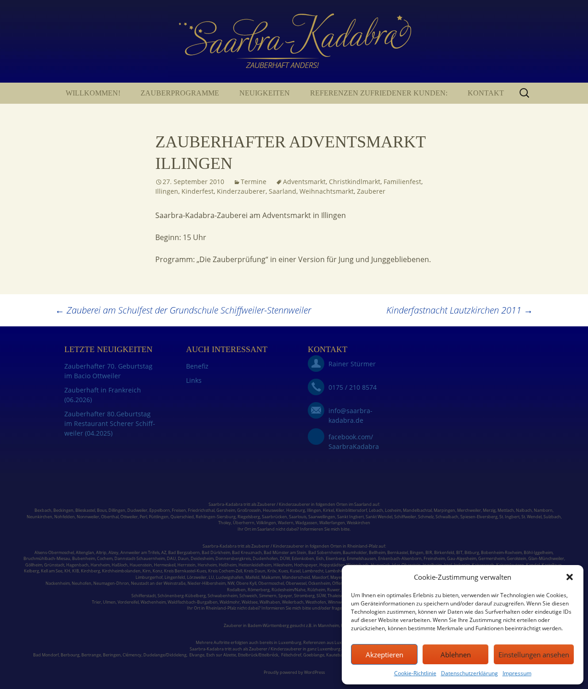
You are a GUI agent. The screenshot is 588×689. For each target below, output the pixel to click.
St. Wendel (531, 517)
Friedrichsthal (201, 510)
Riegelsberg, (249, 517)
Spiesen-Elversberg (479, 517)
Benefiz (197, 366)
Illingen (166, 191)
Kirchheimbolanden (121, 571)
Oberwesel (296, 583)
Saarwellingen (321, 517)
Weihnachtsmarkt (327, 191)
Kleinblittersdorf (351, 510)
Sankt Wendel (379, 517)
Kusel (295, 571)
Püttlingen (159, 517)
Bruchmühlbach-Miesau (46, 558)
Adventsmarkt (304, 181)
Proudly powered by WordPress (294, 672)
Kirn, (147, 571)
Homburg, (296, 510)
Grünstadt (54, 565)
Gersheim (225, 510)
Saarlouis (297, 517)
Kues (283, 571)
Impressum (517, 673)
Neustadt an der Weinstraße (158, 583)
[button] (569, 577)
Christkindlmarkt (354, 181)
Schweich (248, 596)
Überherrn (243, 523)
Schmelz (426, 517)
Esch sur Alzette (221, 655)
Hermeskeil (164, 565)
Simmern (268, 596)
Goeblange (313, 655)
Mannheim (328, 625)
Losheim (393, 510)
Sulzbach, (552, 517)
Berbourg (70, 655)
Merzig (489, 510)
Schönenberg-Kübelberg (182, 596)
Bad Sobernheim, (325, 552)
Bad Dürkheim (216, 552)
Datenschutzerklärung (469, 673)
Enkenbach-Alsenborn (400, 558)
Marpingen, (445, 510)
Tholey (224, 523)
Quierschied (182, 517)
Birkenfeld (444, 552)
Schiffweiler (405, 517)
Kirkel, (329, 510)
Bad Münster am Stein (285, 552)
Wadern (286, 523)
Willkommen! (93, 93)
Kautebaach (338, 655)
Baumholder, (356, 552)
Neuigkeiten (264, 93)
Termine (253, 181)
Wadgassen (306, 523)
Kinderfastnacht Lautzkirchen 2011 (459, 310)
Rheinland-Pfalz (362, 546)
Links (194, 380)
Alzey (113, 552)
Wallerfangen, (332, 523)
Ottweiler (128, 517)
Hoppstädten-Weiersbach (344, 565)
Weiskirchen (358, 523)
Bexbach (42, 510)
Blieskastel (85, 510)
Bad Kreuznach (247, 552)
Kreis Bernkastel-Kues (185, 571)
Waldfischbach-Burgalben (193, 602)
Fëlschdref (291, 655)
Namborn (543, 510)
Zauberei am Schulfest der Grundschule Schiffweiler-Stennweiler (183, 310)
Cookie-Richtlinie (415, 673)
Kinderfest (197, 191)
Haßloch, (120, 565)
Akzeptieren (384, 654)
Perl (143, 517)
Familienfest (402, 181)
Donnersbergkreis (233, 558)
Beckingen (63, 510)
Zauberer (371, 191)
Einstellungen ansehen (533, 654)
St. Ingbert (509, 517)
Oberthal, (110, 517)
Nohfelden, (65, 517)
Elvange (196, 655)
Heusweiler (273, 510)
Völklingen (266, 523)
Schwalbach (446, 517)
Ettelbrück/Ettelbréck (258, 655)
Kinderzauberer (241, 191)
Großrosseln (249, 510)
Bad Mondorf (46, 655)
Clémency (132, 655)
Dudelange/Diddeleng (165, 655)
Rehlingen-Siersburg (216, 517)
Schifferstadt (143, 596)
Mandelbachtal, (418, 510)
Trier (96, 602)
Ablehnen (456, 654)
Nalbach (524, 510)
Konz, (158, 571)
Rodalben (236, 590)
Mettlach (506, 510)
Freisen (179, 510)
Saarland (282, 191)
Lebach (376, 510)
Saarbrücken (274, 517)
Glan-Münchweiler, (546, 558)
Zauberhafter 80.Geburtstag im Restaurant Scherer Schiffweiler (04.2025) (109, 423)
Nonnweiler (88, 517)
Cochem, (105, 558)
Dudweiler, (137, 510)
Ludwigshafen (229, 577)
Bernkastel (397, 552)
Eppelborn (159, 510)
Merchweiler (469, 510)
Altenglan (85, 552)
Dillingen (116, 510)
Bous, (102, 510)
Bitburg (471, 552)
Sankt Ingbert (350, 517)
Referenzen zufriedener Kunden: (378, 93)
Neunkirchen (39, 517)
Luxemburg (289, 642)
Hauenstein (141, 565)
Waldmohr (230, 602)
